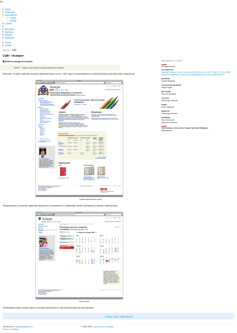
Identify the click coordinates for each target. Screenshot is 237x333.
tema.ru (211, 74)
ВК (215, 74)
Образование (126, 316)
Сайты (13, 17)
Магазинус (10, 29)
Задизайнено (11, 14)
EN (1, 1)
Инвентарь (10, 11)
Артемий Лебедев (168, 72)
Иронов (8, 34)
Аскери (13, 20)
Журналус (9, 37)
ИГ (221, 74)
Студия (8, 23)
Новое (8, 9)
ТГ (218, 74)
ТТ (223, 74)
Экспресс (9, 31)
